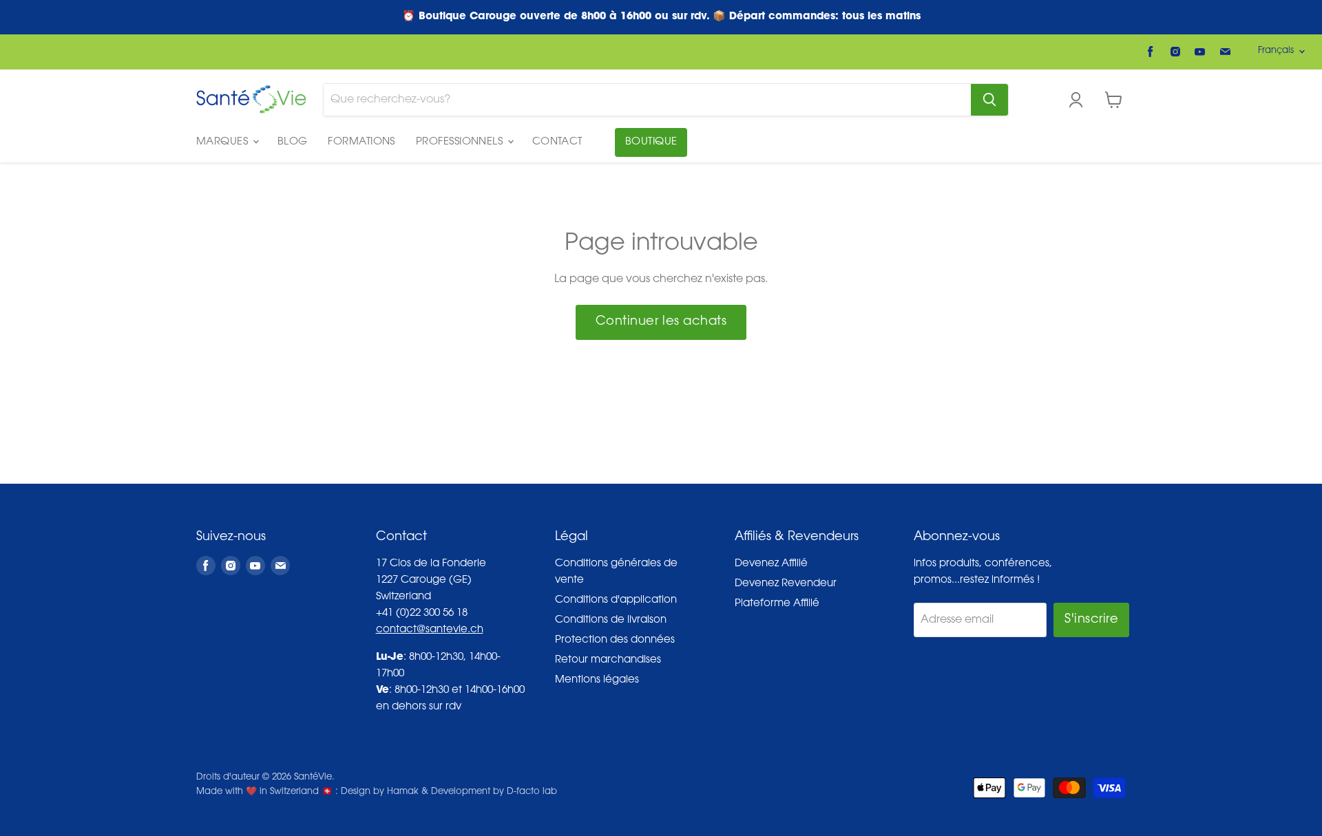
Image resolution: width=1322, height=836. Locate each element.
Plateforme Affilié (777, 604)
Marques (223, 142)
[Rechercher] (989, 100)
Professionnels (461, 142)
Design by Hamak (380, 791)
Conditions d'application (616, 600)
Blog (292, 142)
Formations (361, 142)
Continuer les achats (661, 322)
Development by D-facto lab (494, 791)
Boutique (651, 142)
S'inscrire (1091, 620)
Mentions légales (597, 680)
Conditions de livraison (611, 620)
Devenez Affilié (771, 564)
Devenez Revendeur (786, 584)
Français (1276, 50)
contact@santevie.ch (429, 630)
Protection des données (615, 640)
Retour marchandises (608, 660)
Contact (557, 142)
